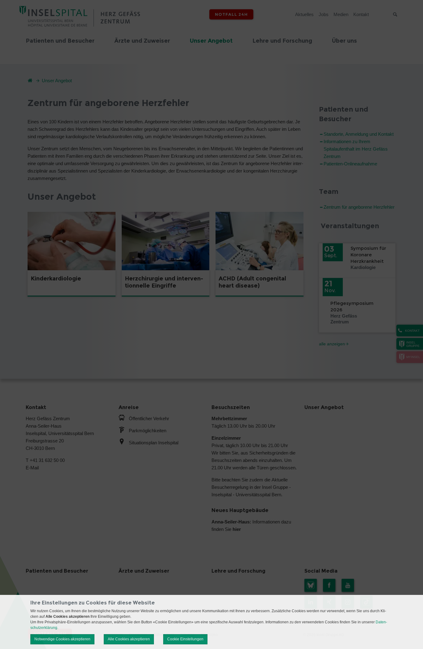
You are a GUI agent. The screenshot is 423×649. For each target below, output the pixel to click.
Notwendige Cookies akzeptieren (62, 639)
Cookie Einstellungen (185, 639)
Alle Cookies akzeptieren (129, 639)
